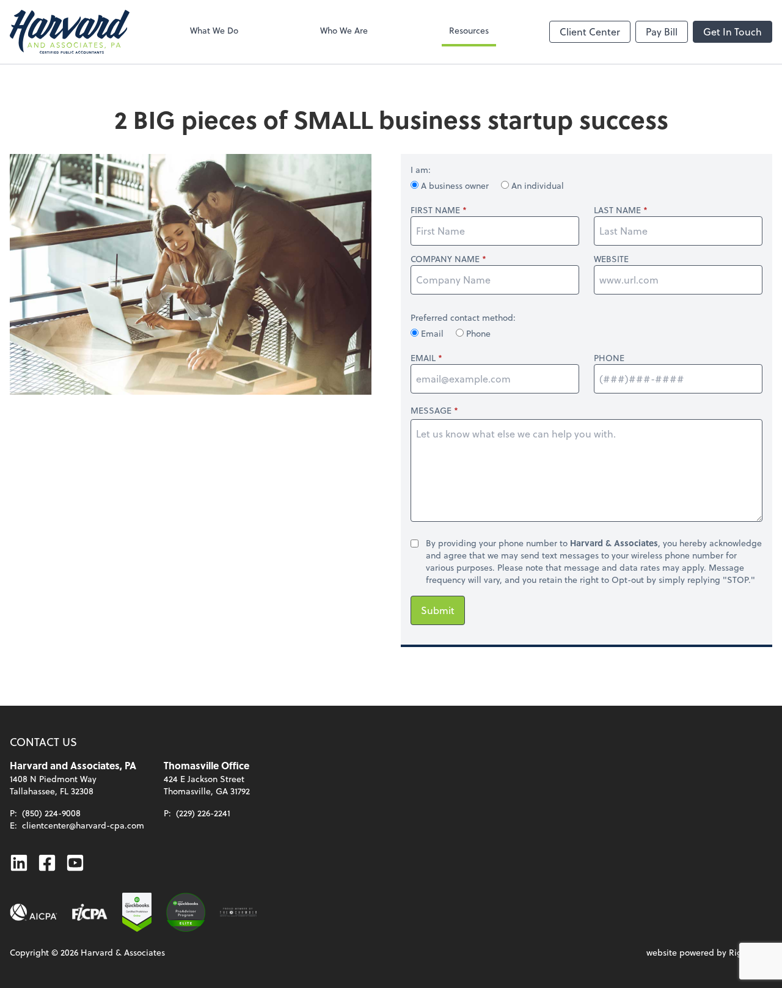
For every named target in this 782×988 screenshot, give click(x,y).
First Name (435, 210)
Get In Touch (732, 31)
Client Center (590, 31)
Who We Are (344, 30)
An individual (536, 185)
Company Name (445, 259)
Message (431, 410)
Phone (477, 333)
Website (611, 259)
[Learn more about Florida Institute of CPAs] (90, 912)
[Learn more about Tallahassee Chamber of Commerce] (238, 912)
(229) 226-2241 (203, 813)
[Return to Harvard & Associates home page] (70, 32)
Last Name (617, 210)
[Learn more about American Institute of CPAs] (33, 912)
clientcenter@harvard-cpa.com (83, 825)
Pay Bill (662, 31)
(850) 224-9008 (51, 813)
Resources (469, 30)
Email (432, 333)
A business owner (454, 185)
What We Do (214, 30)
